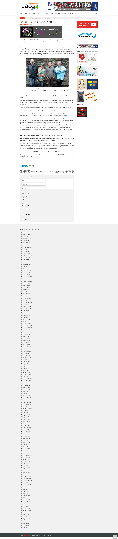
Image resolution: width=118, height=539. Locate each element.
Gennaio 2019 (26, 425)
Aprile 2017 (25, 470)
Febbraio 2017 (26, 474)
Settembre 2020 (26, 383)
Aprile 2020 (25, 393)
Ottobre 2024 (25, 279)
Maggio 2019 (25, 417)
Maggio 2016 (25, 493)
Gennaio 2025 (26, 272)
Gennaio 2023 (26, 323)
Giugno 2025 (25, 262)
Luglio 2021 (25, 361)
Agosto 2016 (25, 487)
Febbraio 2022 (26, 347)
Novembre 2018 (26, 429)
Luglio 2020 (25, 387)
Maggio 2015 (25, 519)
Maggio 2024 (25, 289)
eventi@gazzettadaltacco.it (92, 64)
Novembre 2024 (26, 277)
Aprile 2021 (25, 368)
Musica (27, 24)
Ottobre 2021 (25, 355)
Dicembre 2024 (26, 274)
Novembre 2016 (26, 480)
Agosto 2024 (25, 283)
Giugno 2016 (25, 491)
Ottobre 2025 (26, 253)
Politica (46, 13)
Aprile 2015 (25, 521)
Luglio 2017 (25, 463)
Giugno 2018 (25, 440)
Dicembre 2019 (26, 402)
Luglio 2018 (25, 438)
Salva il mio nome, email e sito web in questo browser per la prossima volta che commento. (25, 197)
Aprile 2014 (25, 527)
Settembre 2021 (26, 357)
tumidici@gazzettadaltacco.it (92, 89)
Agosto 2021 (25, 359)
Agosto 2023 (25, 308)
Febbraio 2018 (26, 448)
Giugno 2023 (25, 313)
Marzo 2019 (25, 421)
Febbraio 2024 (26, 296)
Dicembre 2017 (26, 453)
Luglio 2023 (25, 311)
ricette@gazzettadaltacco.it (82, 89)
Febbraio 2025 (26, 270)
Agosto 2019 (25, 410)
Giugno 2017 (25, 465)
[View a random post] (95, 13)
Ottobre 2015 (25, 508)
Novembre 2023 (26, 302)
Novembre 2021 (26, 353)
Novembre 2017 (26, 455)
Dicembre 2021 (26, 351)
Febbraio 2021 (26, 372)
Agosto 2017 (25, 461)
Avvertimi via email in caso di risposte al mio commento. (25, 207)
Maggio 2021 (25, 366)
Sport (51, 13)
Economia (57, 13)
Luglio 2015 (25, 514)
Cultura (40, 13)
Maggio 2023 (25, 315)
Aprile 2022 (25, 342)
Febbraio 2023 (26, 321)
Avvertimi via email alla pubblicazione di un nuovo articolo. (26, 214)
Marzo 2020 (25, 395)
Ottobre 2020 (26, 381)
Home (21, 13)
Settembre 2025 (26, 255)
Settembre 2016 (26, 485)
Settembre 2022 (26, 332)
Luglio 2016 (25, 489)
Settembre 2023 (26, 306)
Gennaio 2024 (26, 298)
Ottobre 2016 (25, 482)
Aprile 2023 (25, 317)
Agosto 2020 (25, 385)
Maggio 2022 (25, 340)
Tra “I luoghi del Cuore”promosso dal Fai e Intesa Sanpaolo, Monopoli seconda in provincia (32, 172)
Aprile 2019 (25, 419)
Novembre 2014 (26, 525)
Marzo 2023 (25, 319)
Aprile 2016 (25, 495)
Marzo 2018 (25, 446)
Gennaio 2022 (26, 349)
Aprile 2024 (25, 291)
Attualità (27, 13)
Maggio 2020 (25, 391)
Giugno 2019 (25, 415)
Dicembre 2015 (26, 504)
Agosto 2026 (25, 232)
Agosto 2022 (25, 334)
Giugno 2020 (25, 389)
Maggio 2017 (25, 468)
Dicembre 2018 (26, 427)
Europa (64, 13)
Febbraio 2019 (26, 423)
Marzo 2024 (25, 294)
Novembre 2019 (26, 404)
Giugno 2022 (25, 338)
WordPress (38, 535)
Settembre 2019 (26, 408)
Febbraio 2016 (26, 499)
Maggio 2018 (25, 442)
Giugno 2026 (25, 236)
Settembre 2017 (26, 459)
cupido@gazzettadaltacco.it (82, 64)
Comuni (33, 13)
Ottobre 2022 (26, 330)
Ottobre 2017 (25, 457)
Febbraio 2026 (26, 245)
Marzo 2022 (25, 344)
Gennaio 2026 (26, 247)
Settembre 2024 (26, 281)
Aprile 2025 (25, 266)
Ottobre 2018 (25, 432)
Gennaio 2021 (26, 374)
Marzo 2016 (25, 497)
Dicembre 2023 (26, 300)
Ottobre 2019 (25, 406)
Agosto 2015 (25, 512)
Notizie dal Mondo (72, 13)
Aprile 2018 (25, 444)
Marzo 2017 (25, 472)
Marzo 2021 (25, 370)
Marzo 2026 (25, 243)
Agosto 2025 (25, 257)
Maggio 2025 (25, 264)
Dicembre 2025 (26, 249)
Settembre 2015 (26, 510)
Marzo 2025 (25, 268)
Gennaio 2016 (26, 502)
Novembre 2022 (26, 327)
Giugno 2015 (25, 516)
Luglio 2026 (25, 234)
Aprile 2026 (25, 240)
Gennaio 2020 (26, 400)
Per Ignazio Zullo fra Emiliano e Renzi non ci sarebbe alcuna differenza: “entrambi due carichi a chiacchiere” (62, 172)
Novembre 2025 (26, 251)
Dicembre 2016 (26, 478)
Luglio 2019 (25, 412)
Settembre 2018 (26, 434)
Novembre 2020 (26, 378)
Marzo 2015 (25, 523)
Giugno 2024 (25, 287)
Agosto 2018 (25, 436)
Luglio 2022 (25, 336)
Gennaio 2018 (26, 451)
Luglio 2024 (25, 285)
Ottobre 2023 (26, 304)
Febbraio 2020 (26, 398)
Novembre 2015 (26, 506)
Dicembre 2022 (26, 325)
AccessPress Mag (47, 535)
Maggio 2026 (25, 238)
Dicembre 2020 (26, 376)
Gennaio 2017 (26, 476)
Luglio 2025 (25, 260)
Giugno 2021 (25, 364)
